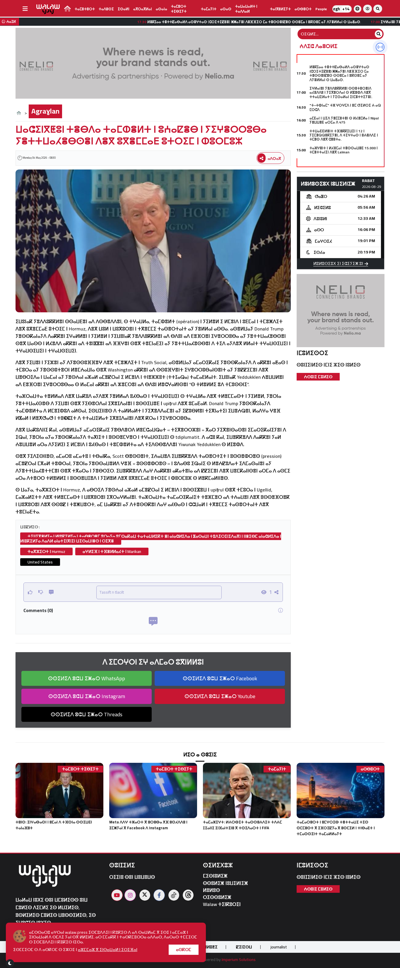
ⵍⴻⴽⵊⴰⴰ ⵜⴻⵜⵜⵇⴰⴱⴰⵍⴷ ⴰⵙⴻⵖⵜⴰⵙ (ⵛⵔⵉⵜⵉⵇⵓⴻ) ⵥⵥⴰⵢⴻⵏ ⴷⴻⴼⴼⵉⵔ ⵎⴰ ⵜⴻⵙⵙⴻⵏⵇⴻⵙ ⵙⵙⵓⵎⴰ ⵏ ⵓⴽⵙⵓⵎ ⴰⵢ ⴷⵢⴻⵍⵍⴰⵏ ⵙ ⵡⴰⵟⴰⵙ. (339, 73)
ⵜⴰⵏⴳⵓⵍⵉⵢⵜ (280, 9)
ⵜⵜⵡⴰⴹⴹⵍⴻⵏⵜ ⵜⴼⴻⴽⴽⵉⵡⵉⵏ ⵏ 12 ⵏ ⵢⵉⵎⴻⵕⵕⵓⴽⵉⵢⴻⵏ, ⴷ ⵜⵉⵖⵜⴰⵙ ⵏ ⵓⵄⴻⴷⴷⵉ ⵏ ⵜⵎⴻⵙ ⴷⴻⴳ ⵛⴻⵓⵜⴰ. (344, 135)
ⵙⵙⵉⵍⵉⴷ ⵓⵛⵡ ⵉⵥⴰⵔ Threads (86, 714)
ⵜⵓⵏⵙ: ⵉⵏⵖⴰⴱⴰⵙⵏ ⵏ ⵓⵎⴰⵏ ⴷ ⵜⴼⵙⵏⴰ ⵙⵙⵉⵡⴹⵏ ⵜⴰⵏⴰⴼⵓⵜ (54, 825)
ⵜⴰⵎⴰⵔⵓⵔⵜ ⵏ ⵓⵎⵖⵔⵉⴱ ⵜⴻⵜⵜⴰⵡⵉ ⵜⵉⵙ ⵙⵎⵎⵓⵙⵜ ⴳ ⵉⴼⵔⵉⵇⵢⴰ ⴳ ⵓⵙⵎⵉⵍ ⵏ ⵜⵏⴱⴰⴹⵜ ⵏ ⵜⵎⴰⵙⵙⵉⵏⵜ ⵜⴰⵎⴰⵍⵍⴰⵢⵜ (336, 828)
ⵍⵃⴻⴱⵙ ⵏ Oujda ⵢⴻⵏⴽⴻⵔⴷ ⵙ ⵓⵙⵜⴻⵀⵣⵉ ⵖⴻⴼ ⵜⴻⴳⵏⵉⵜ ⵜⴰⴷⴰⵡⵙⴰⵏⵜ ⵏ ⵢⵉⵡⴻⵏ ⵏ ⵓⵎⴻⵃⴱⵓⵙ (343, 165)
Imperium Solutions (239, 959)
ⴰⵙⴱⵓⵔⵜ (303, 9)
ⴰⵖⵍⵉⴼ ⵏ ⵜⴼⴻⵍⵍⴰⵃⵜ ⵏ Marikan (112, 551)
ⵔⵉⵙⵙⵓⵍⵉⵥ (217, 897)
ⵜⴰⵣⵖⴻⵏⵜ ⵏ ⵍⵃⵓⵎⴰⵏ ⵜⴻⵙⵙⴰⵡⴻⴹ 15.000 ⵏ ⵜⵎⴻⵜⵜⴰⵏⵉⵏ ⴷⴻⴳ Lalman (344, 150)
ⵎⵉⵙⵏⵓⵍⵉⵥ (215, 876)
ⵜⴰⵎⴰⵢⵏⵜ (208, 9)
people (321, 9)
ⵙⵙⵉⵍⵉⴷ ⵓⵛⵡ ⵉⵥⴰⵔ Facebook (220, 678)
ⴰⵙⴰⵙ (225, 9)
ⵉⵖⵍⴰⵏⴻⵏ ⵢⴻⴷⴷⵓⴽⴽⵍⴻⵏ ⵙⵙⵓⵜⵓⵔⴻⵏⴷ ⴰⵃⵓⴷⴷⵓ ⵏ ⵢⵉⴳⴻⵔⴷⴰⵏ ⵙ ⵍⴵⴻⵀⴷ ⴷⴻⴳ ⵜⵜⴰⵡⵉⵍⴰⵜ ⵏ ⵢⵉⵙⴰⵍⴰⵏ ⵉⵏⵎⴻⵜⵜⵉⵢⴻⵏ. (341, 92)
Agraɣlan (45, 111)
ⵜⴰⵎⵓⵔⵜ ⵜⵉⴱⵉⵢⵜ (179, 9)
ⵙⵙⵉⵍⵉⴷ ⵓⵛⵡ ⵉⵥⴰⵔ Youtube (219, 696)
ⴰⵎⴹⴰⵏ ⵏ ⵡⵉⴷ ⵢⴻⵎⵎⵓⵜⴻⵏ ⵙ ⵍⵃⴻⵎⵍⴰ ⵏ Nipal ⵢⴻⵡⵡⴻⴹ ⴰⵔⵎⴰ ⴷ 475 (344, 120)
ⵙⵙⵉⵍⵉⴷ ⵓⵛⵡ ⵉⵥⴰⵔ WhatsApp (86, 678)
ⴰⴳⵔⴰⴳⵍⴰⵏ (142, 9)
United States (40, 562)
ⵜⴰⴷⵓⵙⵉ (106, 9)
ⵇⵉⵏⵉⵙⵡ (244, 947)
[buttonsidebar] (25, 9)
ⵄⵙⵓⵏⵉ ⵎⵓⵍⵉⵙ (318, 377)
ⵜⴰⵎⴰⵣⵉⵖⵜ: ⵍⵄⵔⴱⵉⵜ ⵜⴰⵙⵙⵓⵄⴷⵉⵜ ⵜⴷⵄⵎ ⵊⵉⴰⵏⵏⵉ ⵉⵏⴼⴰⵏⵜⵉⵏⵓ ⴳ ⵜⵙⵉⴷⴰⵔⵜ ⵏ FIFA (242, 825)
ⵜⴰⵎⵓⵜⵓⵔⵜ (85, 9)
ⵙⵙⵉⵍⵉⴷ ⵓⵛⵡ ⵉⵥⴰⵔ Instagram (86, 696)
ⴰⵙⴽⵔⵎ (183, 949)
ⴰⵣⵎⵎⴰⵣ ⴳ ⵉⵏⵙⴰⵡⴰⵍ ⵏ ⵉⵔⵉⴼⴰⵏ (107, 949)
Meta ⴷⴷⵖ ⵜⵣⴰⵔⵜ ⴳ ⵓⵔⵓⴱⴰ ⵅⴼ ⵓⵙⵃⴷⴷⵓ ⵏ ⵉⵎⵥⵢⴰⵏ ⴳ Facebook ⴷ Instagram (148, 825)
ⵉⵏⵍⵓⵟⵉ (210, 947)
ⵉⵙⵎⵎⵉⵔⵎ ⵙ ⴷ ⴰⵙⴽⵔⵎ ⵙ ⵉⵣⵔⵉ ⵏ (75, 949)
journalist (279, 947)
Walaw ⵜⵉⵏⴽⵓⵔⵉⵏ (222, 904)
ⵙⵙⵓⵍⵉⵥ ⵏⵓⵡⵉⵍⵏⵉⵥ (225, 883)
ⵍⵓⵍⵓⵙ (211, 890)
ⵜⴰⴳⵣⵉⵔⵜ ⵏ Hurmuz (46, 551)
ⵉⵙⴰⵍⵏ (123, 9)
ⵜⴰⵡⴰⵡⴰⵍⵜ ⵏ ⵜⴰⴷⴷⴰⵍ (246, 9)
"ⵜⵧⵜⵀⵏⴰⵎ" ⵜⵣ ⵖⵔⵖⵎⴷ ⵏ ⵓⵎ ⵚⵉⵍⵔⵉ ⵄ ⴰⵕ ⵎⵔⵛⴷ (345, 107)
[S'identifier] (367, 9)
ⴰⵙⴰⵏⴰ (161, 9)
